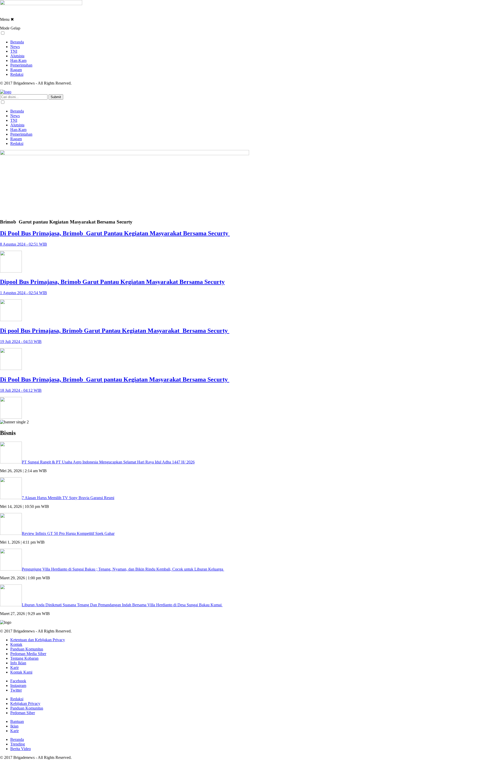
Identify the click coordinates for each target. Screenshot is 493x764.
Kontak (16, 644)
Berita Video (20, 749)
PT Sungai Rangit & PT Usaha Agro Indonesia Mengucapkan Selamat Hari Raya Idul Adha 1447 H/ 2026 (108, 462)
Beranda (17, 42)
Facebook (18, 681)
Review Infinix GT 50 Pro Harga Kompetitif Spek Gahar (68, 533)
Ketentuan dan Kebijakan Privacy (37, 640)
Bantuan (17, 721)
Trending (17, 744)
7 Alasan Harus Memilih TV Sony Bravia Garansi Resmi (68, 498)
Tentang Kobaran (24, 658)
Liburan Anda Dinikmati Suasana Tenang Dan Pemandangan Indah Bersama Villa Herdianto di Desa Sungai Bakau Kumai (122, 605)
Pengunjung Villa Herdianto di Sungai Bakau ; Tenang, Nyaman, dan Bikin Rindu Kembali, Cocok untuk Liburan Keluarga (123, 569)
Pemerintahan (21, 65)
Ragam (16, 70)
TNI (13, 51)
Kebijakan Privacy (25, 703)
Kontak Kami (21, 672)
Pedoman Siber (22, 713)
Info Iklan (18, 663)
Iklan (14, 726)
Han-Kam (18, 60)
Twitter (16, 690)
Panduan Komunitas (26, 649)
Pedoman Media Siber (28, 653)
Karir (14, 667)
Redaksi (16, 74)
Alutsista (17, 56)
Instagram (18, 685)
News (15, 46)
